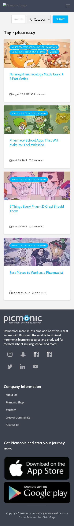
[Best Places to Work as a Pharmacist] (37, 251)
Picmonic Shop (15, 402)
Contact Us (12, 425)
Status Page (49, 517)
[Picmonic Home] (13, 3)
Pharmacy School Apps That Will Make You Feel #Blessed (33, 142)
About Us (11, 395)
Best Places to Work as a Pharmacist (36, 273)
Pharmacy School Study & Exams (29, 113)
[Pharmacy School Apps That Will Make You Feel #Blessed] (37, 119)
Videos (53, 52)
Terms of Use (34, 517)
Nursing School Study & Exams (28, 52)
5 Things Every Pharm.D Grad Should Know (36, 208)
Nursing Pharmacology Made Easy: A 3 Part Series (36, 76)
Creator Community (18, 417)
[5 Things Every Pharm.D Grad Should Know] (37, 185)
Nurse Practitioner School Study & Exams (34, 47)
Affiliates (11, 410)
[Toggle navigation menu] (68, 6)
